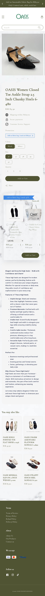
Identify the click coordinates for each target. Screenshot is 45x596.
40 (9, 162)
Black (10, 146)
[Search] (39, 27)
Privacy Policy (11, 516)
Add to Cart (23, 178)
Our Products (11, 539)
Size (6, 152)
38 (23, 156)
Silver (20, 146)
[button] (3, 17)
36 (9, 156)
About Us (9, 536)
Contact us (10, 542)
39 (30, 156)
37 (16, 156)
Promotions (9, 130)
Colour (8, 142)
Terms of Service (12, 513)
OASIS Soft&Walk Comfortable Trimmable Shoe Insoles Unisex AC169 (16, 230)
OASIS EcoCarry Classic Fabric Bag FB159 (35, 227)
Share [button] (11, 186)
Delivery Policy (11, 522)
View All (35, 201)
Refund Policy (11, 519)
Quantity (8, 167)
